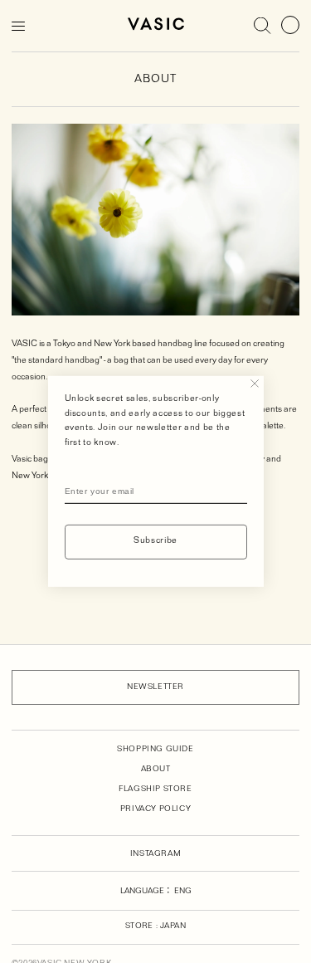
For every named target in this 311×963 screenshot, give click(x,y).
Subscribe (155, 541)
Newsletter (155, 687)
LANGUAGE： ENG (156, 891)
